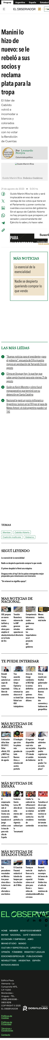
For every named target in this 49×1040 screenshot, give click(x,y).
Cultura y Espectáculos (14, 947)
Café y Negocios (32, 935)
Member (7, 532)
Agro (30, 939)
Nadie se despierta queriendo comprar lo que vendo (21, 563)
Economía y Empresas (13, 939)
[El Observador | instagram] (41, 915)
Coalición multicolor (12, 537)
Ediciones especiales (12, 956)
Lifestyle (35, 947)
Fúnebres (17, 952)
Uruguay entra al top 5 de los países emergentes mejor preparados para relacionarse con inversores (22, 575)
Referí (4, 935)
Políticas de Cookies (6, 1017)
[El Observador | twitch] (46, 925)
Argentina (20, 2)
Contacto (5, 1034)
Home (4, 930)
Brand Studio (8, 943)
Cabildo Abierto (22, 532)
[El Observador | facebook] (36, 915)
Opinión (5, 952)
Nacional (15, 935)
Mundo (22, 943)
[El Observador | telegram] (46, 920)
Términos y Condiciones (7, 1029)
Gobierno (29, 537)
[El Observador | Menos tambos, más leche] (43, 611)
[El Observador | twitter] (31, 915)
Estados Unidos (10, 965)
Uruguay (7, 2)
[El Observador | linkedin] (34, 920)
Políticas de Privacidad (6, 1023)
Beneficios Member (30, 930)
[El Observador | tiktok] (28, 920)
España (36, 960)
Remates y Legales (34, 952)
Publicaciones (34, 956)
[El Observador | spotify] (40, 920)
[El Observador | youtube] (46, 915)
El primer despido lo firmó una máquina (16, 568)
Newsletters (8, 960)
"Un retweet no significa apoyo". (14, 581)
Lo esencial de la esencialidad (12, 558)
